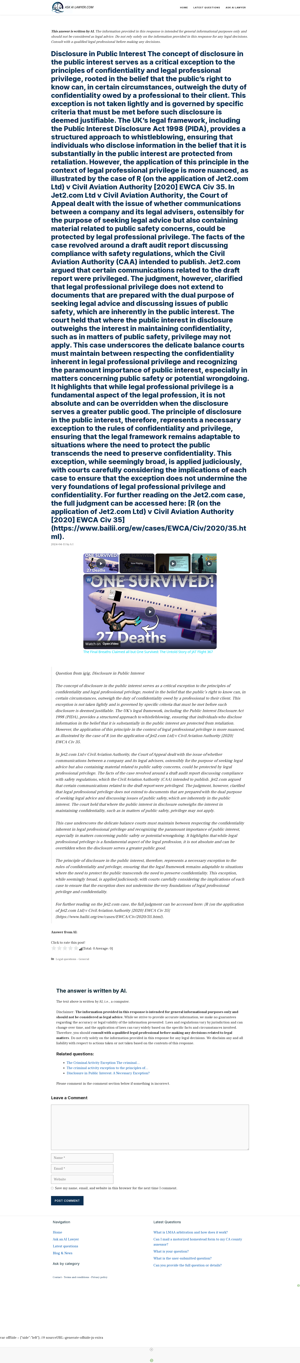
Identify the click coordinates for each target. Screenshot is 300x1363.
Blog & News (62, 1253)
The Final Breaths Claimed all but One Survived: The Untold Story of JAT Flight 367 (149, 579)
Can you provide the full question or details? (187, 1265)
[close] (151, 1349)
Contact (57, 1277)
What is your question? (171, 1251)
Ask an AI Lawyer (66, 1239)
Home (184, 7)
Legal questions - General (72, 959)
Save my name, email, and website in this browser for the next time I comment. (116, 1188)
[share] (210, 578)
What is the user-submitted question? (182, 1258)
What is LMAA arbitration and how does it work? (190, 1232)
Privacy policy (99, 1277)
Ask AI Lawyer (236, 7)
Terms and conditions (76, 1277)
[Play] (173, 563)
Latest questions (206, 7)
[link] (88, 579)
